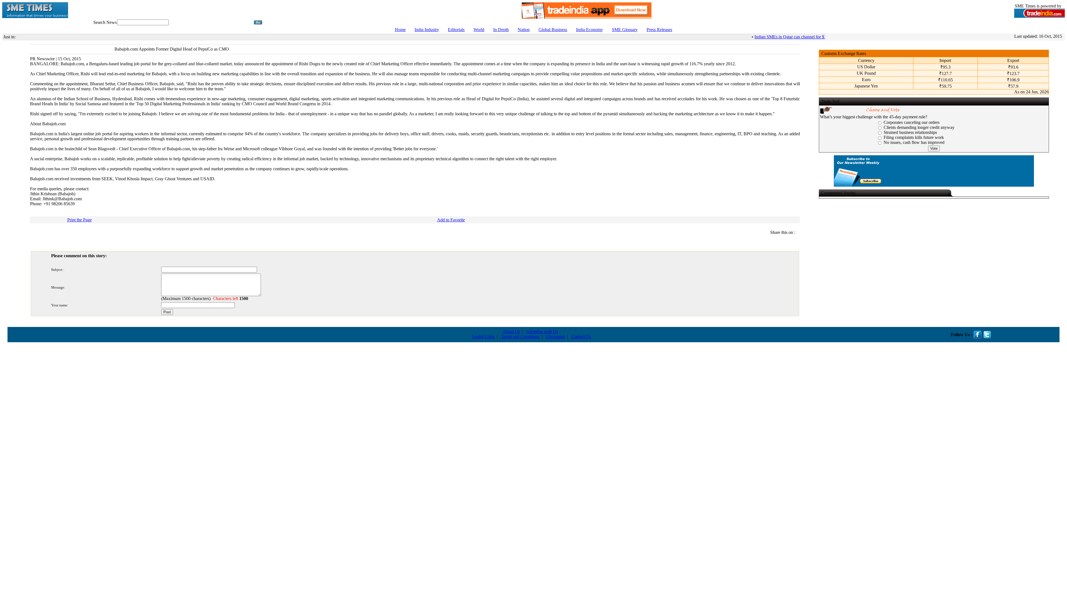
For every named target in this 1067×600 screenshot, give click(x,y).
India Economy (589, 29)
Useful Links (483, 336)
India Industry (427, 29)
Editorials (456, 29)
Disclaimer (555, 336)
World (478, 29)
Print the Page (79, 220)
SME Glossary (625, 29)
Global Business (553, 29)
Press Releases (659, 29)
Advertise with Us (542, 331)
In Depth (501, 29)
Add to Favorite (451, 220)
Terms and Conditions (520, 336)
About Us (511, 331)
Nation (524, 29)
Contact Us (581, 336)
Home (400, 29)
